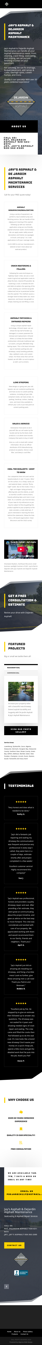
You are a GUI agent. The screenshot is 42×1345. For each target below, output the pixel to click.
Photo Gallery (28, 1332)
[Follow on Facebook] (6, 1286)
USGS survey (27, 520)
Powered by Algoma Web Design (21, 1342)
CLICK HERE (12, 244)
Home (9, 1332)
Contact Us (14, 1245)
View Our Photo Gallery (21, 730)
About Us (19, 126)
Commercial (13, 673)
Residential (13, 668)
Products (15, 1334)
